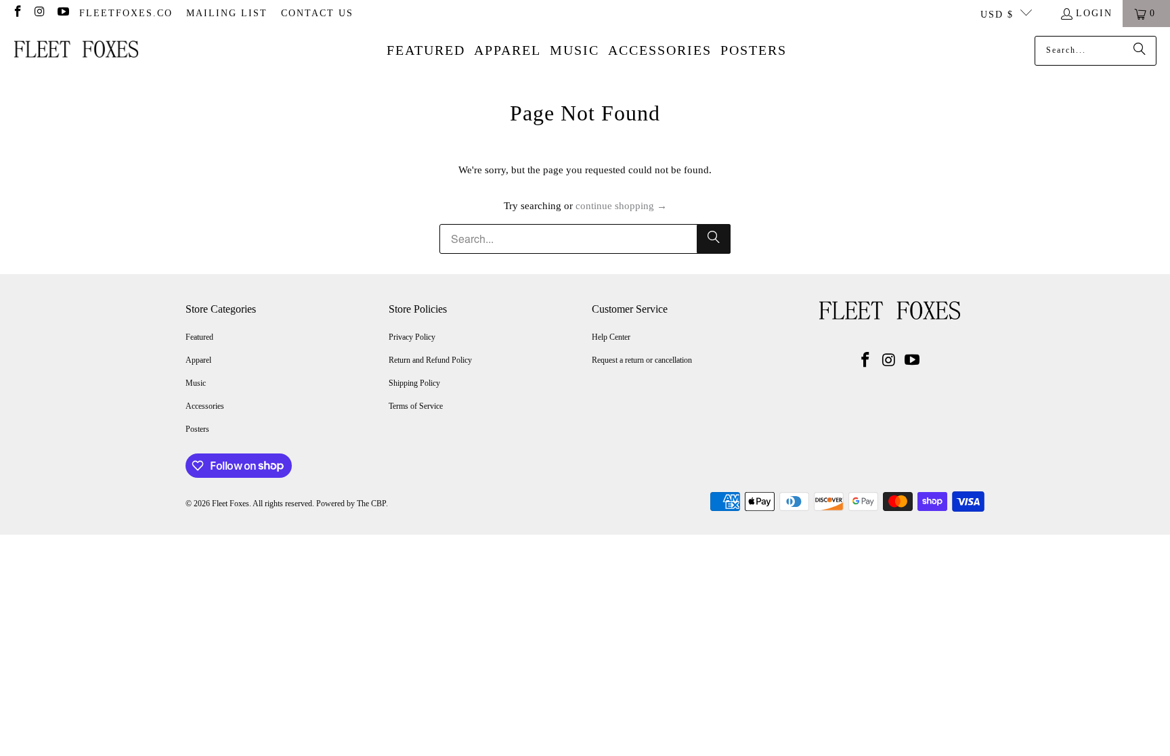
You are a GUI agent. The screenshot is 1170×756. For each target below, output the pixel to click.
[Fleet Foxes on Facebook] (17, 13)
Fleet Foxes (230, 503)
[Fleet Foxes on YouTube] (62, 13)
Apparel (198, 360)
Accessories (205, 406)
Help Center (611, 337)
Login (1094, 13)
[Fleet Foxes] (76, 50)
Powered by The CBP (351, 503)
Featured (199, 337)
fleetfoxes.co (126, 13)
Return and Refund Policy (430, 360)
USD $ (997, 14)
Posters (197, 429)
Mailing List (226, 13)
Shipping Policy (414, 383)
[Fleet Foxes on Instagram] (40, 13)
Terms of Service (416, 406)
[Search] (1139, 51)
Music (196, 383)
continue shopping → (621, 205)
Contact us (317, 13)
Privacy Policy (412, 337)
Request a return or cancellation (642, 360)
